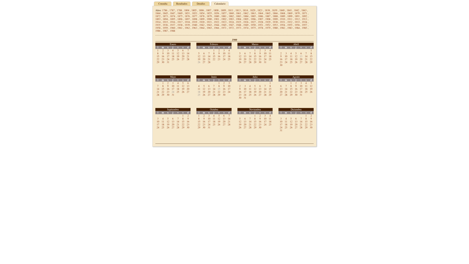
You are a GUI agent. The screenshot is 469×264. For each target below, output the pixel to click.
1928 (260, 22)
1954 (282, 25)
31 (168, 62)
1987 (165, 30)
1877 (194, 16)
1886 (260, 16)
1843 (303, 10)
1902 (223, 19)
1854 (201, 13)
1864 (260, 13)
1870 (297, 13)
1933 (297, 22)
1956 (297, 25)
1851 (187, 13)
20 (183, 56)
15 (158, 56)
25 (173, 59)
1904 (238, 19)
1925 (238, 22)
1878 (201, 16)
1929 (267, 22)
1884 (245, 16)
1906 (253, 19)
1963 (194, 28)
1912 (297, 19)
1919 (194, 22)
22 (158, 59)
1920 (201, 22)
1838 (267, 10)
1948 (238, 25)
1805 (194, 10)
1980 (275, 28)
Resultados (181, 3)
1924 (231, 22)
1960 (172, 28)
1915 (165, 22)
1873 (165, 16)
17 (168, 56)
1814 (245, 10)
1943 (209, 25)
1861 (238, 13)
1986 (157, 30)
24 (168, 59)
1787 (172, 10)
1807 (208, 10)
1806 (201, 10)
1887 (267, 16)
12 (178, 53)
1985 (304, 28)
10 (168, 53)
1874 (172, 16)
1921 (209, 22)
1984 (297, 28)
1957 (304, 25)
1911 (289, 19)
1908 (267, 19)
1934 (304, 22)
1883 (238, 16)
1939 (187, 25)
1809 (223, 10)
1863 (253, 13)
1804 (186, 10)
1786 (164, 10)
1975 (253, 28)
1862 (245, 13)
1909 (275, 19)
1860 (231, 13)
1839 (274, 10)
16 (163, 56)
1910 (282, 19)
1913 (304, 19)
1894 (165, 19)
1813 (238, 10)
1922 (216, 22)
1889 (282, 16)
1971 (223, 28)
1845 (165, 13)
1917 (179, 22)
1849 (179, 13)
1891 (297, 16)
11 (173, 53)
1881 (223, 16)
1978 (260, 28)
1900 (209, 19)
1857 (223, 13)
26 (178, 59)
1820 (252, 10)
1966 (216, 28)
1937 (172, 25)
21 (188, 56)
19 (178, 56)
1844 (157, 13)
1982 (282, 28)
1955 (289, 25)
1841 (289, 10)
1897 (187, 19)
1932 (289, 22)
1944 (216, 25)
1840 (282, 10)
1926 (245, 22)
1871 (304, 13)
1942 (201, 25)
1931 (282, 22)
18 (173, 56)
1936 (165, 25)
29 (158, 62)
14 (188, 53)
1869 (289, 13)
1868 (282, 13)
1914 (157, 22)
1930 (275, 22)
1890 (289, 16)
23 (163, 59)
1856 (216, 13)
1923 (223, 22)
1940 (194, 25)
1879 (209, 16)
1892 (304, 16)
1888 (275, 16)
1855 (209, 13)
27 (183, 59)
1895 (172, 19)
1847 (172, 13)
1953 (275, 25)
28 (188, 59)
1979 (267, 28)
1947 (231, 25)
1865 (267, 13)
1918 (187, 22)
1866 (275, 13)
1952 (267, 25)
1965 (209, 28)
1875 (179, 16)
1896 (179, 19)
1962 (187, 28)
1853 (194, 13)
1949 (245, 25)
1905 (245, 19)
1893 (157, 19)
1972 (231, 28)
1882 (231, 16)
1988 (172, 30)
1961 (179, 28)
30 (163, 62)
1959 (165, 28)
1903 (231, 19)
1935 (157, 25)
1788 (179, 10)
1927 (253, 22)
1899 (201, 19)
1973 (238, 28)
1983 (289, 28)
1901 (216, 19)
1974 (245, 28)
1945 (223, 25)
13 (183, 53)
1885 (253, 16)
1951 (260, 25)
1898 (194, 19)
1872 (157, 16)
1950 (253, 25)
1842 (296, 10)
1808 (216, 10)
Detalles (201, 3)
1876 (187, 16)
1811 (230, 10)
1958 (157, 28)
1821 (260, 10)
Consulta (162, 3)
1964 (201, 28)
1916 (172, 22)
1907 (260, 19)
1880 (216, 16)
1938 (179, 25)
